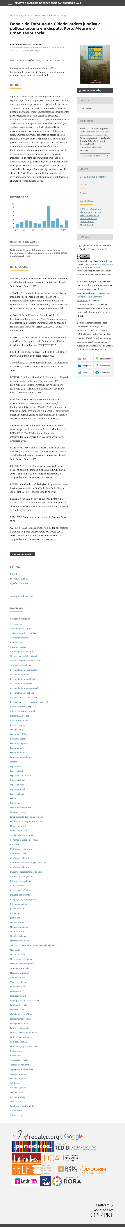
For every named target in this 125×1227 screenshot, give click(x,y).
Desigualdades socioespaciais (24, 697)
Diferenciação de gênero (21, 715)
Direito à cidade (17, 725)
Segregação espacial (19, 1060)
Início (13, 15)
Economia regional (19, 743)
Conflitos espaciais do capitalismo (26, 660)
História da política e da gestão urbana (28, 862)
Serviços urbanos (18, 1074)
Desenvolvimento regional (22, 679)
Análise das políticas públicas (23, 633)
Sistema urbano (17, 1078)
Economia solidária (19, 752)
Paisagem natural (18, 986)
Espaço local (15, 766)
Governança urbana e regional (24, 839)
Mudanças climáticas (19, 972)
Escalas (13, 761)
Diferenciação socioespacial (23, 706)
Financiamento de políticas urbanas (26, 821)
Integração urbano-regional (23, 899)
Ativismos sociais (18, 646)
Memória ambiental (19, 927)
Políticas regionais (18, 1041)
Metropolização (17, 954)
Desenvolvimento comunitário (24, 669)
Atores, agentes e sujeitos (22, 651)
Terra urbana (87, 224)
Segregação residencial (20, 1064)
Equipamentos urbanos (21, 757)
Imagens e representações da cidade (27, 871)
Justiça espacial (17, 913)
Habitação (15, 844)
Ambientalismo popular (21, 628)
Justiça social (16, 917)
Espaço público (17, 784)
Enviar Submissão (22, 554)
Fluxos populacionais (20, 830)
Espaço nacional (17, 780)
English (14, 574)
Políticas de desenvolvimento (24, 1032)
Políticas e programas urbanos (24, 1046)
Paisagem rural (17, 991)
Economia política (18, 734)
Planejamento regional (20, 1018)
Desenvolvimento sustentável (24, 688)
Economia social (18, 748)
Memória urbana (18, 936)
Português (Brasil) (19, 578)
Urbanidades (16, 1110)
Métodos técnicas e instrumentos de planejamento (89, 218)
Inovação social (17, 885)
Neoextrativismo (18, 977)
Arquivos (24, 15)
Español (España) (19, 583)
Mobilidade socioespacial (22, 963)
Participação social (18, 1005)
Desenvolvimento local (21, 674)
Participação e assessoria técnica (25, 1000)
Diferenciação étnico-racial (22, 711)
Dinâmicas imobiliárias (20, 720)
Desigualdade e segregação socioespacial (29, 702)
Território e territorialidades (23, 1106)
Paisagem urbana (18, 995)
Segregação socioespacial (21, 1069)
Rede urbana (16, 1051)
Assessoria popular (19, 637)
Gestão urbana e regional (21, 835)
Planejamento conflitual (21, 1014)
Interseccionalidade (19, 904)
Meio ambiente (17, 922)
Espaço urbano (17, 793)
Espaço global (16, 771)
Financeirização (17, 812)
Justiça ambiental (18, 908)
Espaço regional (17, 789)
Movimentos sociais (19, 968)
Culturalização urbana (20, 665)
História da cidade (18, 853)
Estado (13, 798)
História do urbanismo (20, 867)
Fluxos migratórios (19, 826)
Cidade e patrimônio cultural (23, 656)
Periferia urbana (17, 1009)
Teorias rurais (16, 1092)
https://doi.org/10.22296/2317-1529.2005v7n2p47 (40, 60)
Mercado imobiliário (19, 940)
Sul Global (15, 1083)
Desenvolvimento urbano (22, 692)
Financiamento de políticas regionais (27, 816)
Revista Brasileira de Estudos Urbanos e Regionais (48, 3)
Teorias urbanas (17, 1096)
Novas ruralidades (18, 982)
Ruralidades (15, 1055)
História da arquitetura (21, 849)
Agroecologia (16, 624)
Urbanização (16, 1115)
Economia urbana (18, 738)
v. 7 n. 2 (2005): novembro (45, 15)
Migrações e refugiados (21, 959)
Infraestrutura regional (21, 876)
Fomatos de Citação (92, 155)
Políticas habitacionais (91, 209)
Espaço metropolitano (20, 775)
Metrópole (15, 949)
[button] (85, 359)
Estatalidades (16, 803)
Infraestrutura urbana (20, 881)
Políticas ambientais (19, 1028)
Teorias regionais (18, 1087)
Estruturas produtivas (20, 807)
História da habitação (20, 858)
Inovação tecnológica (20, 890)
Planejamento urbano (91, 212)
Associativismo (17, 642)
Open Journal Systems (21, 596)
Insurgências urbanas (20, 894)
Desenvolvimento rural (21, 683)
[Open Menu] (10, 3)
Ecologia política (17, 729)
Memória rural (17, 931)
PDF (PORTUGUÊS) (91, 90)
